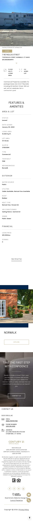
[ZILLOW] (23, 488)
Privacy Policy (24, 510)
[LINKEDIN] (18, 488)
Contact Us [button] (16, 396)
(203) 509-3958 (16, 453)
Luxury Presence (16, 500)
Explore (16, 342)
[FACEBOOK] (9, 488)
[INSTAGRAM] (14, 488)
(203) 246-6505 (10, 426)
